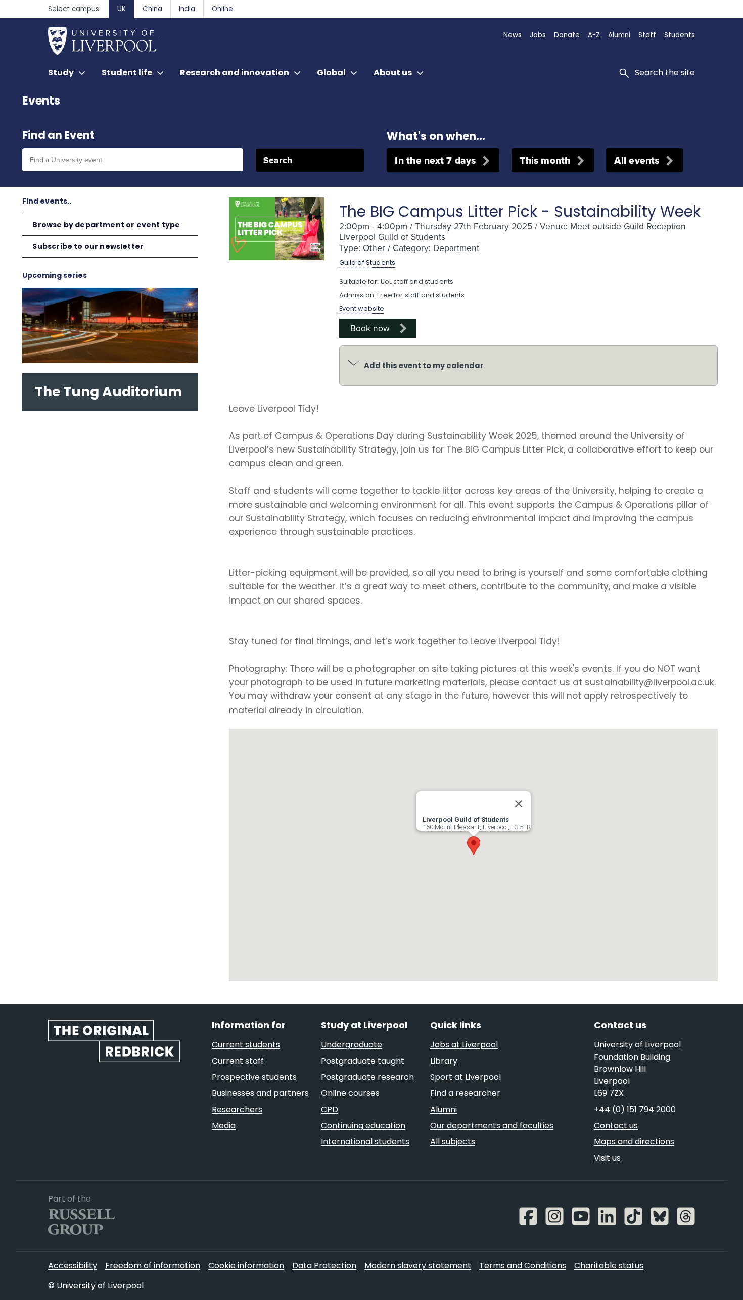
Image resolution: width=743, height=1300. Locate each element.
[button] (473, 845)
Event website (362, 308)
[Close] (518, 803)
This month (545, 160)
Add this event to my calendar (424, 365)
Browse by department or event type (106, 225)
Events (41, 101)
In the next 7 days (435, 160)
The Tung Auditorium (108, 391)
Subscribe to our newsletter (88, 246)
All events (636, 160)
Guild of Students (367, 262)
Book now (370, 328)
